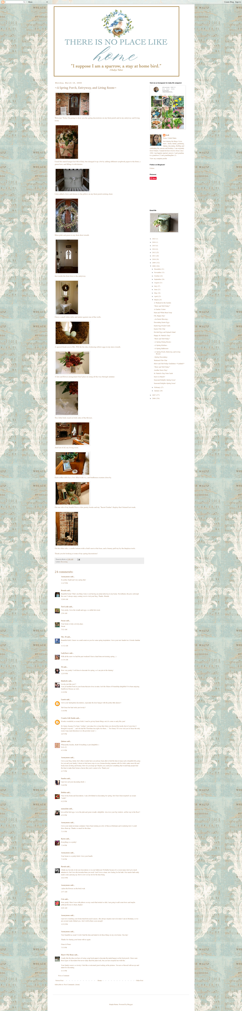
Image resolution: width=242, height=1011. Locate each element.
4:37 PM (64, 771)
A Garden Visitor (160, 309)
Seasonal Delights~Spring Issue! (165, 380)
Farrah (63, 866)
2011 (154, 256)
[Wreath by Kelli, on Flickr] (67, 232)
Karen (63, 839)
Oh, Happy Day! (159, 316)
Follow (152, 168)
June (156, 289)
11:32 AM (64, 645)
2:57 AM (64, 891)
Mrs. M (63, 637)
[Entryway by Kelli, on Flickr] (67, 273)
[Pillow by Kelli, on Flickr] (72, 191)
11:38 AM (64, 659)
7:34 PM (64, 845)
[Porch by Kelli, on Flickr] (72, 115)
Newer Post (59, 980)
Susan (63, 620)
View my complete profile (158, 158)
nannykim (64, 808)
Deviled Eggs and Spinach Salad (164, 332)
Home (100, 980)
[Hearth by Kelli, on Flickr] (72, 504)
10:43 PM (64, 878)
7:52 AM (64, 629)
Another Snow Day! (160, 370)
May (156, 293)
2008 (154, 266)
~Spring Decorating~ (161, 357)
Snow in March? (159, 376)
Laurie (63, 699)
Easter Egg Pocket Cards (162, 325)
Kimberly (64, 681)
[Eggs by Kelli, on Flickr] (72, 344)
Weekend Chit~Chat (160, 360)
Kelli (167, 135)
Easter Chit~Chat (159, 329)
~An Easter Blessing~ (161, 319)
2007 (154, 395)
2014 (154, 249)
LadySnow (65, 653)
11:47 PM (64, 583)
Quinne (63, 741)
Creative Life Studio (68, 718)
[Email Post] (78, 559)
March (156, 299)
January (157, 390)
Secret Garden (106, 507)
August (157, 282)
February (157, 387)
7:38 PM (64, 859)
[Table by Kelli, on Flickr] (72, 474)
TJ (62, 667)
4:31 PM (64, 750)
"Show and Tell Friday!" (162, 306)
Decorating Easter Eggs (161, 322)
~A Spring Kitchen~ (160, 345)
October (157, 276)
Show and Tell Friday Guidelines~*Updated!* (169, 363)
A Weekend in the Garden (162, 303)
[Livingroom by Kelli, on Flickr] (72, 445)
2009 (154, 262)
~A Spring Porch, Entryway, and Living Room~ (167, 353)
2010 (154, 259)
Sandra (63, 778)
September (158, 279)
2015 (154, 245)
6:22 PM (64, 801)
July (155, 286)
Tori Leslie (64, 606)
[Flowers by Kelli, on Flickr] (67, 159)
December (157, 269)
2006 (154, 398)
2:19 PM (64, 692)
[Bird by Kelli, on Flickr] (67, 415)
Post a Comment (63, 975)
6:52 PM (64, 815)
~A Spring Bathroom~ (161, 348)
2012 (154, 252)
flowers (70, 888)
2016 (154, 242)
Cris (62, 899)
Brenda (63, 590)
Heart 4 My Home (67, 955)
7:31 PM (64, 831)
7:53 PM (64, 947)
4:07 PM (64, 734)
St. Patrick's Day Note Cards (163, 373)
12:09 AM (64, 599)
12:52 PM (64, 924)
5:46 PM (64, 785)
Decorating (64, 562)
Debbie (63, 792)
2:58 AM (64, 613)
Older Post (139, 980)
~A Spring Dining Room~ (162, 342)
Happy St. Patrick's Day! (162, 335)
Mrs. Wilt (75, 347)
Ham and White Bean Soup (163, 312)
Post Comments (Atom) (72, 984)
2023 (154, 239)
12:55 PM (64, 673)
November (158, 272)
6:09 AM (64, 908)
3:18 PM (64, 710)
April (156, 296)
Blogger (129, 1004)
